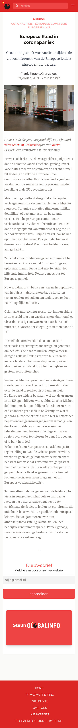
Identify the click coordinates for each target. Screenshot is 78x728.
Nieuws (39, 19)
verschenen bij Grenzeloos (22, 145)
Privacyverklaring (40, 694)
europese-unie (39, 27)
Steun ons (39, 701)
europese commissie (51, 23)
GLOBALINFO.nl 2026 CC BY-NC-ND (39, 721)
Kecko (56, 145)
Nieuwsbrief (39, 714)
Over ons (40, 708)
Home (39, 688)
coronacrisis (22, 23)
